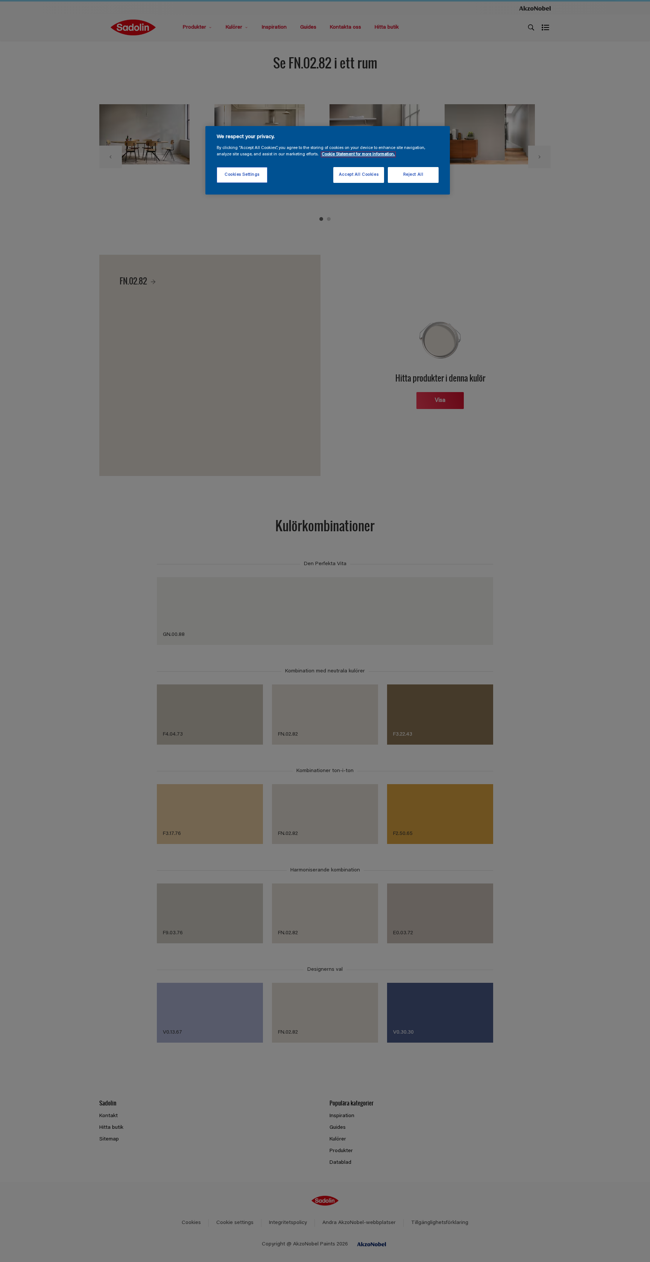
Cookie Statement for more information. (358, 154)
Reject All (413, 175)
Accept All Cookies (358, 175)
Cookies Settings (242, 175)
